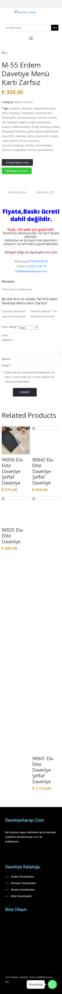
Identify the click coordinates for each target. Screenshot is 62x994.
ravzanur (33, 141)
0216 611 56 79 (36, 266)
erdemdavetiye (20, 127)
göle (30, 131)
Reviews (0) (45, 192)
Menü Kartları (24, 102)
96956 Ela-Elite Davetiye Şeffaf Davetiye (13, 471)
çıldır (5, 113)
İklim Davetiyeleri (21, 896)
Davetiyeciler (44, 113)
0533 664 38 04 (38, 261)
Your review (7, 337)
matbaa (20, 136)
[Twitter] (59, 4)
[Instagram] (49, 4)
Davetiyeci (27, 113)
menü (30, 136)
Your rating (10, 327)
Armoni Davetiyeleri (23, 889)
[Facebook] (43, 4)
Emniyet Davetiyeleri (23, 883)
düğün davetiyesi (39, 122)
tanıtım (6, 150)
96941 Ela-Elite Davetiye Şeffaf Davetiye (43, 770)
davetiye (14, 113)
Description (17, 192)
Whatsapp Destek (16, 170)
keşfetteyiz (51, 131)
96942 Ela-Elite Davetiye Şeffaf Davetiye (43, 471)
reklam (29, 145)
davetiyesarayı (27, 117)
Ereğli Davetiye (41, 127)
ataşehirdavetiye (44, 108)
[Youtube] (54, 4)
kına (4, 136)
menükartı (42, 136)
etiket (56, 127)
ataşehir (27, 108)
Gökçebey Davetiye (14, 131)
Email (6, 365)
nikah (54, 136)
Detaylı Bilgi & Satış (17, 162)
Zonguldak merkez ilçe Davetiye (32, 150)
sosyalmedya (43, 145)
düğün (23, 122)
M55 (11, 136)
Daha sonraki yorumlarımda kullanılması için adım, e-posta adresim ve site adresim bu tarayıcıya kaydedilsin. (30, 377)
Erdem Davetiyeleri (22, 876)
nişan (5, 141)
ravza (22, 141)
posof (14, 141)
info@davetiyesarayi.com (31, 271)
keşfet (39, 131)
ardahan (14, 108)
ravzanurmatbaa (12, 145)
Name (7, 359)
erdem (6, 127)
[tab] (17, 192)
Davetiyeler (9, 117)
